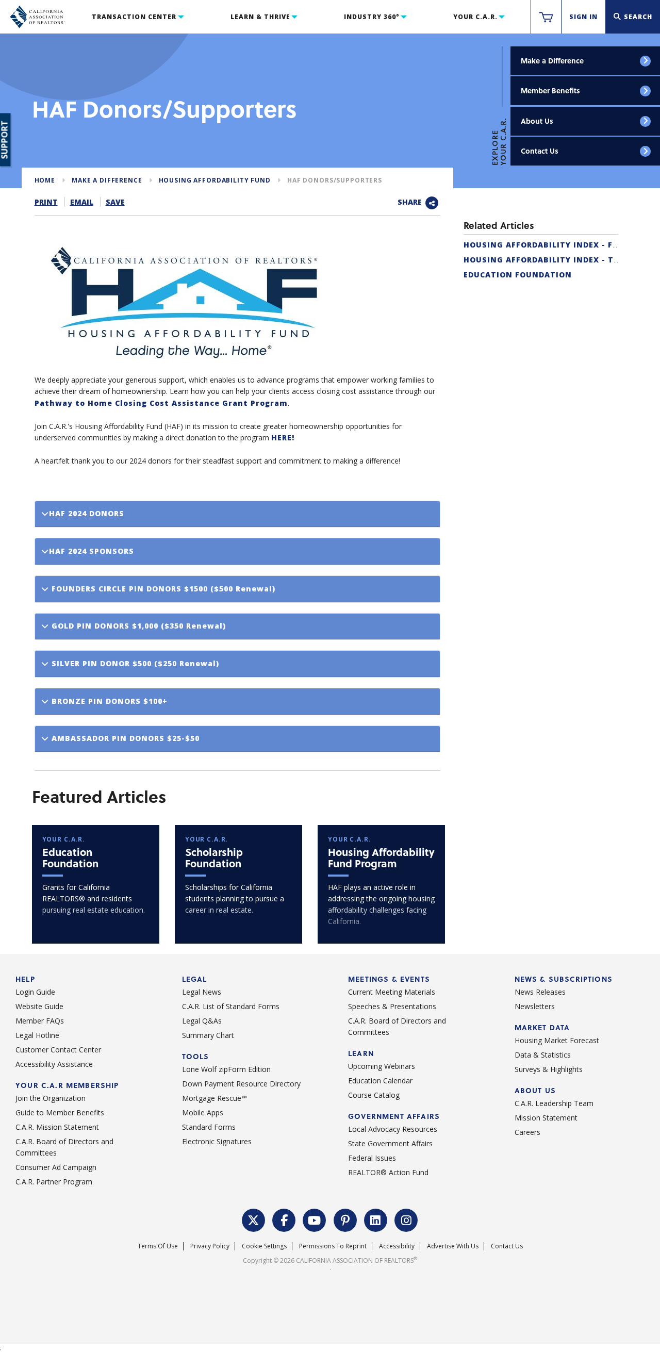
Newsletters (535, 1006)
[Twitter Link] (253, 1219)
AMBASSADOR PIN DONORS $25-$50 (124, 738)
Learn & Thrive (260, 16)
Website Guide (39, 1006)
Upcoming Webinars (381, 1066)
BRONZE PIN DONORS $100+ (108, 701)
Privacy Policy (209, 1246)
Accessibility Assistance (54, 1064)
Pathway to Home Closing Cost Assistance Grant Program (161, 403)
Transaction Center (134, 16)
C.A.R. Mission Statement (57, 1127)
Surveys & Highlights (549, 1069)
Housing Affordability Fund (215, 180)
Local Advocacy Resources (392, 1129)
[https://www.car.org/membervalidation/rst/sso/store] (546, 17)
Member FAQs (39, 1021)
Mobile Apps (202, 1112)
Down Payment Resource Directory (241, 1084)
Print (46, 202)
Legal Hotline (37, 1035)
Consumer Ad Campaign (55, 1167)
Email (81, 202)
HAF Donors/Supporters (334, 180)
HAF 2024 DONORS (86, 513)
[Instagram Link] (406, 1219)
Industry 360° (371, 16)
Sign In (583, 16)
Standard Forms (209, 1127)
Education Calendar (380, 1080)
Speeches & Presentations (392, 1006)
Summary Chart (208, 1035)
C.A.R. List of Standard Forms (230, 1006)
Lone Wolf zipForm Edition (226, 1069)
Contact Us (539, 150)
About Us (537, 121)
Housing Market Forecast (557, 1040)
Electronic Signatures (217, 1141)
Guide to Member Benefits (59, 1112)
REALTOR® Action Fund (388, 1172)
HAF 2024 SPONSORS (91, 551)
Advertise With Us (452, 1246)
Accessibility (397, 1246)
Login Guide (35, 992)
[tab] (237, 514)
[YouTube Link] (314, 1219)
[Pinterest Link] (345, 1219)
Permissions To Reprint (333, 1246)
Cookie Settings (264, 1246)
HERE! (282, 437)
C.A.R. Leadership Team (554, 1103)
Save (115, 202)
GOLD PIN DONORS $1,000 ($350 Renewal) (137, 626)
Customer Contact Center (58, 1049)
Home (45, 180)
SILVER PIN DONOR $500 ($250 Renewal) (134, 663)
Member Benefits (550, 90)
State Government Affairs (390, 1143)
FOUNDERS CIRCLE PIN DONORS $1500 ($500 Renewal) (162, 589)
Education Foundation (518, 274)
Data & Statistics (543, 1055)
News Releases (540, 992)
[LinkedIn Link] (375, 1219)
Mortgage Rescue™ (214, 1098)
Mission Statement (546, 1118)
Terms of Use (158, 1246)
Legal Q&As (202, 1021)
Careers (527, 1132)
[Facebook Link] (284, 1219)
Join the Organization (50, 1098)
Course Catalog (374, 1095)
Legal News (201, 992)
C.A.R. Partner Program (53, 1181)
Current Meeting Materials (391, 992)
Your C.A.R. (475, 16)
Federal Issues (372, 1158)
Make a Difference (552, 60)
